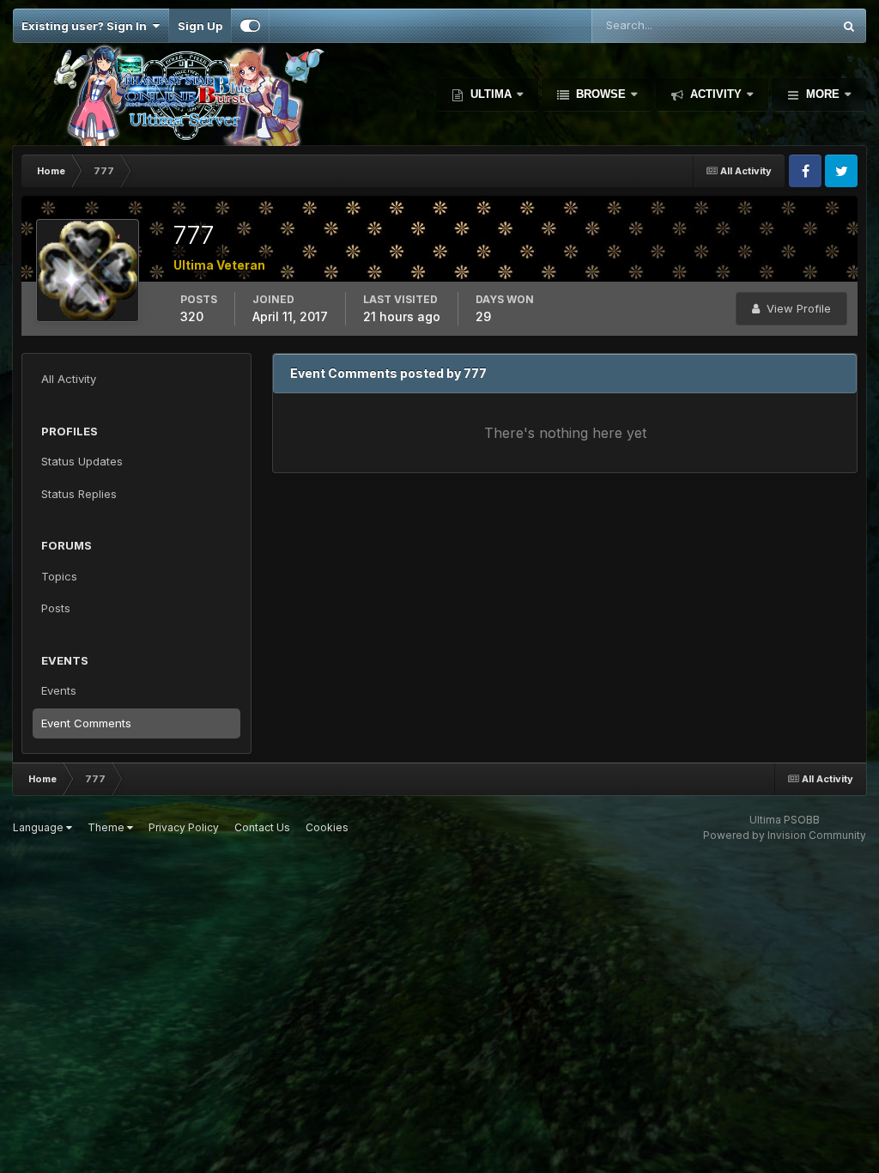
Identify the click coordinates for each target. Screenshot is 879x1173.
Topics (59, 576)
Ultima (491, 94)
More (823, 94)
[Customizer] (250, 26)
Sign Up (200, 26)
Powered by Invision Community (784, 835)
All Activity (68, 379)
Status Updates (769, 25)
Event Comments (86, 723)
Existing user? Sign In (86, 26)
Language (39, 827)
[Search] (849, 26)
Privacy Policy (184, 827)
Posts (55, 608)
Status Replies (79, 494)
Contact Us (262, 827)
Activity (716, 94)
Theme (107, 827)
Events (58, 690)
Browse (601, 94)
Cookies (327, 827)
